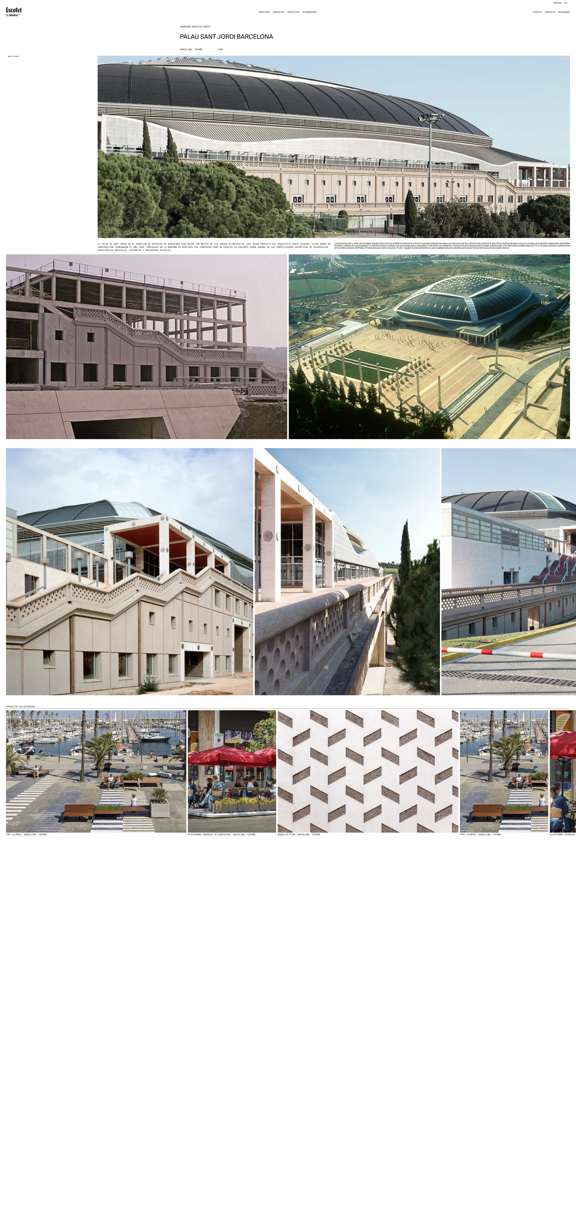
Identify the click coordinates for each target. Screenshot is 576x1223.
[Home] (14, 12)
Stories (537, 12)
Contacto (550, 12)
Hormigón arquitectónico (195, 26)
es (565, 3)
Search (557, 3)
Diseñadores (309, 12)
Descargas (564, 12)
